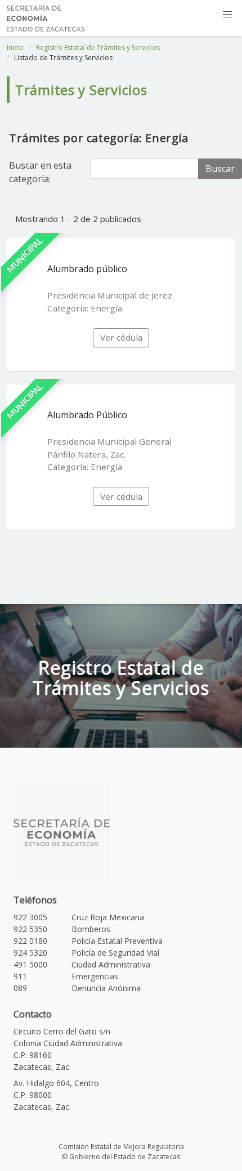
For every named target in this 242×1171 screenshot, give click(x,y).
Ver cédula (121, 337)
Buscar (220, 168)
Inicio (15, 47)
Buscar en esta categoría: (40, 172)
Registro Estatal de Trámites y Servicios (98, 47)
